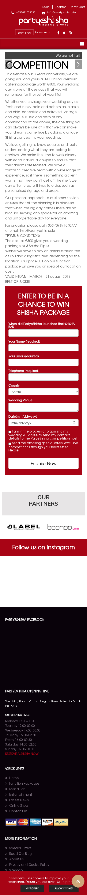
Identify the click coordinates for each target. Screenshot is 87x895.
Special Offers (20, 848)
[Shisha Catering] (43, 24)
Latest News (19, 800)
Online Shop (18, 805)
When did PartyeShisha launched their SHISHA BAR (41, 325)
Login (45, 7)
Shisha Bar (16, 789)
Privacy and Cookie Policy (29, 864)
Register (60, 7)
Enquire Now (44, 463)
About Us (16, 859)
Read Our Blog (20, 853)
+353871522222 (25, 12)
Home (14, 777)
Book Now (24, 32)
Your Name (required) (24, 341)
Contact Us (18, 811)
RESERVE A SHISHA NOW (21, 753)
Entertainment (20, 794)
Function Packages (24, 783)
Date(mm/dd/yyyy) (22, 416)
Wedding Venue (20, 399)
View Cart (78, 7)
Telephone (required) (23, 370)
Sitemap (16, 870)
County (14, 385)
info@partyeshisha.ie (61, 12)
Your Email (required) (23, 355)
